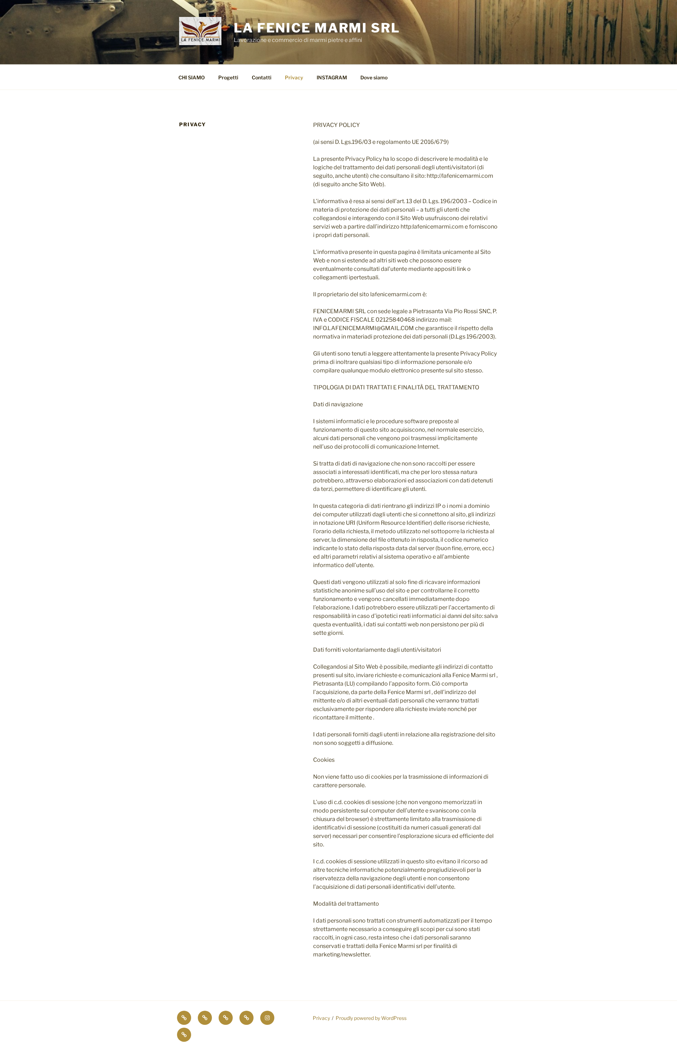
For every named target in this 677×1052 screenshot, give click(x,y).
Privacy (294, 77)
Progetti (228, 77)
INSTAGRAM (332, 77)
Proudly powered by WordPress (371, 1018)
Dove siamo (374, 77)
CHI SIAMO (191, 77)
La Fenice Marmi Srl (317, 28)
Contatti (262, 77)
